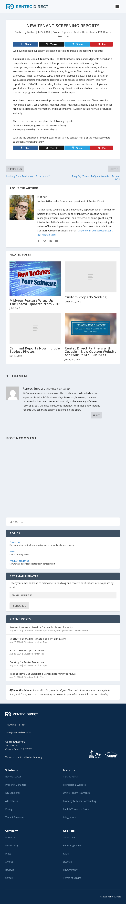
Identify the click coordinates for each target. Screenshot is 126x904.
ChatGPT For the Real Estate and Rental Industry (38, 638)
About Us (10, 837)
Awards (9, 861)
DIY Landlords (13, 792)
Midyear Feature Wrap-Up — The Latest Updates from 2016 (35, 302)
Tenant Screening (14, 817)
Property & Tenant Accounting (79, 801)
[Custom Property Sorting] (90, 276)
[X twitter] (6, 896)
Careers (9, 877)
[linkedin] (11, 896)
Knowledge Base (72, 845)
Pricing (8, 809)
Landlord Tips (40, 630)
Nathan (31, 32)
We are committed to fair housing (23, 757)
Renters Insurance (82, 630)
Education (28, 630)
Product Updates (62, 32)
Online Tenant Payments (76, 792)
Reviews (9, 869)
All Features (11, 801)
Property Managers (15, 784)
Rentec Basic (81, 32)
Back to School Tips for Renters (28, 650)
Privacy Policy (70, 869)
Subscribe (19, 605)
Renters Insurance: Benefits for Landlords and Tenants (41, 627)
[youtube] (14, 896)
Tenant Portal (70, 776)
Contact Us (69, 837)
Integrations (69, 817)
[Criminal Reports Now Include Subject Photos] (35, 328)
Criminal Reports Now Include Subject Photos (35, 350)
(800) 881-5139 (16, 724)
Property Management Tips (60, 630)
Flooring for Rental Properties (27, 662)
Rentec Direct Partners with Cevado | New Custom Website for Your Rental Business (90, 351)
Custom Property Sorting (86, 297)
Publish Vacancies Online (76, 809)
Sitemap (67, 861)
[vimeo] (17, 896)
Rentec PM (95, 32)
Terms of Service (72, 877)
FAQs (66, 853)
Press (8, 853)
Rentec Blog (12, 845)
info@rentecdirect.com (19, 732)
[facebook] (9, 896)
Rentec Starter (13, 776)
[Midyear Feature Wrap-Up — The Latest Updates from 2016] (35, 278)
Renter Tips (39, 653)
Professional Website (74, 784)
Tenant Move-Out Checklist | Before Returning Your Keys (42, 673)
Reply (96, 415)
